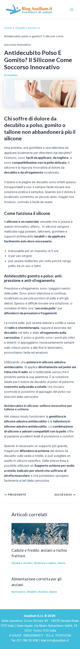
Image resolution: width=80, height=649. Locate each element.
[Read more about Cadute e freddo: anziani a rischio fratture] (39, 534)
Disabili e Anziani (21, 563)
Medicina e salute (45, 563)
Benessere (18, 591)
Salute (61, 563)
